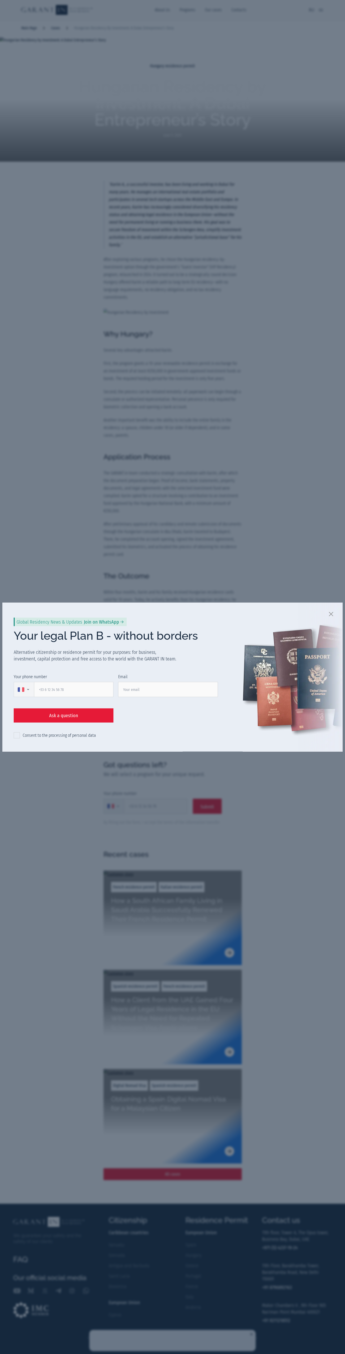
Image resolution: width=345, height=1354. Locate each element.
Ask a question (63, 715)
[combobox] (24, 689)
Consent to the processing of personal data (59, 735)
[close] (331, 614)
